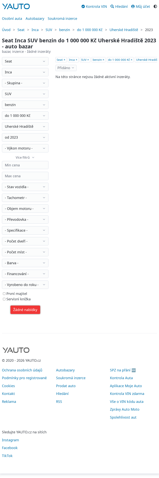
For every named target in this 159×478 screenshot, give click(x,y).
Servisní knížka (18, 299)
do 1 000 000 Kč (90, 29)
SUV (49, 29)
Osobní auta (12, 18)
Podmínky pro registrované (24, 377)
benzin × (98, 60)
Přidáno (63, 67)
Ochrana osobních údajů (22, 370)
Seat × (61, 60)
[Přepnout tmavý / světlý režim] (155, 6)
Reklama (9, 401)
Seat (21, 29)
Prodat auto (66, 385)
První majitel (16, 293)
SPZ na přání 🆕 (123, 370)
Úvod (6, 29)
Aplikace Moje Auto (126, 385)
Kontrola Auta (121, 377)
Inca (35, 29)
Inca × (73, 60)
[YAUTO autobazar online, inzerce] (16, 6)
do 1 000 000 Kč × (120, 60)
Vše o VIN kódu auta (126, 401)
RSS (59, 401)
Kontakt (8, 393)
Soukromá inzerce (62, 18)
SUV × (85, 60)
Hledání (62, 393)
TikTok (7, 455)
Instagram (10, 440)
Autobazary (35, 18)
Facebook (10, 447)
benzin (64, 29)
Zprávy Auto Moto (124, 409)
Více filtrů (23, 157)
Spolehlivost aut (123, 417)
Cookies (8, 385)
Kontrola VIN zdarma (127, 393)
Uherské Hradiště (124, 29)
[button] (25, 310)
